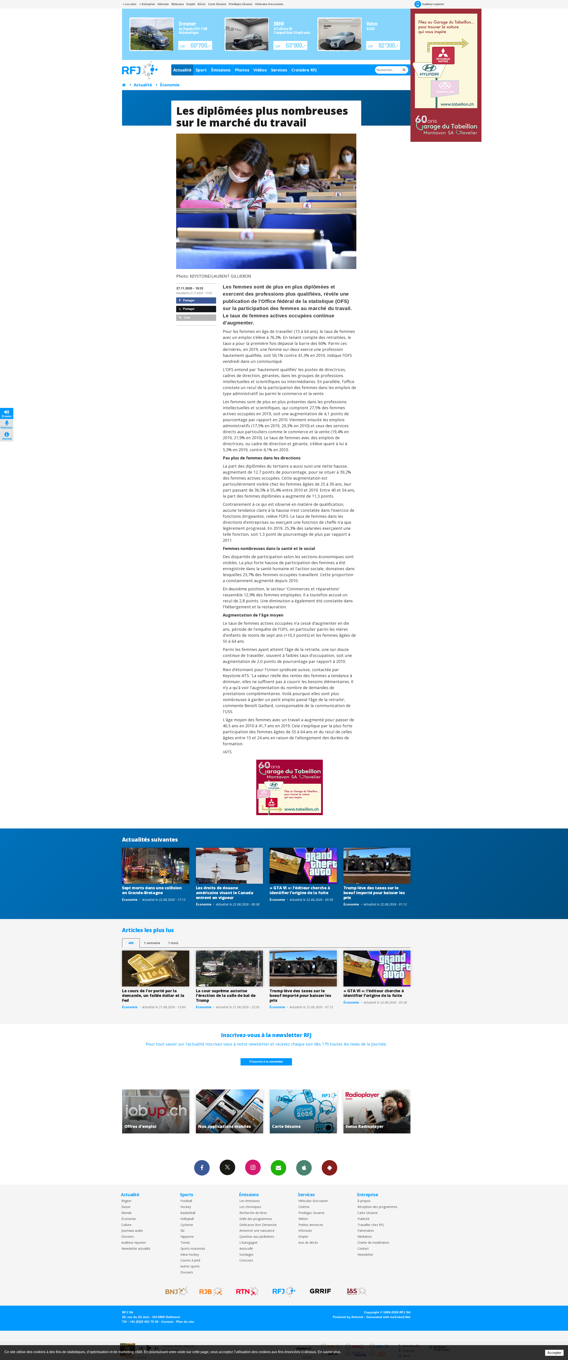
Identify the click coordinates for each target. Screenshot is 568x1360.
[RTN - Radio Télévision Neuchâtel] (247, 1291)
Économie (169, 84)
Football (186, 1201)
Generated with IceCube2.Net (388, 1317)
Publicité (363, 1219)
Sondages (246, 1255)
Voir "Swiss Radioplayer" (229, 1111)
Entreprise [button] (148, 4)
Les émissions (249, 1201)
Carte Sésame (217, 4)
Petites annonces (310, 1225)
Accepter (554, 1353)
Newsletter (365, 1255)
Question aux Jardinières (256, 1237)
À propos (364, 1201)
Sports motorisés (192, 1249)
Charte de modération (373, 1243)
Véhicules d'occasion (313, 1201)
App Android (329, 1168)
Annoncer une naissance (256, 1231)
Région (126, 1201)
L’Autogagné (248, 1243)
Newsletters (278, 1168)
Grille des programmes (255, 1219)
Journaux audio (132, 1231)
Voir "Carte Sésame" (155, 1111)
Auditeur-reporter (433, 4)
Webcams (177, 4)
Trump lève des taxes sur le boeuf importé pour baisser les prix (374, 892)
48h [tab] (131, 943)
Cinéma (303, 1207)
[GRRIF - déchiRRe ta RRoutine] (320, 1291)
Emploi (190, 4)
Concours (246, 1260)
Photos (242, 70)
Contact (363, 1249)
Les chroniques (250, 1207)
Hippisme (187, 1237)
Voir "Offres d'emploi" (303, 1111)
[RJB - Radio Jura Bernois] (211, 1291)
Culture (126, 1225)
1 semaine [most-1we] (152, 943)
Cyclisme (186, 1225)
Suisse (125, 1207)
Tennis (185, 1243)
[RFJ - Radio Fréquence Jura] (284, 1291)
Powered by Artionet (348, 1317)
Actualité (182, 70)
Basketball (187, 1213)
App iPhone (304, 1168)
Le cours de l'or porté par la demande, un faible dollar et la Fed (153, 995)
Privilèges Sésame (240, 4)
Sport (201, 70)
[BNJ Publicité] (174, 1291)
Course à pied (190, 1260)
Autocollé (246, 1249)
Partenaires (365, 1231)
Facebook (202, 1168)
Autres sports (190, 1266)
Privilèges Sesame (311, 1213)
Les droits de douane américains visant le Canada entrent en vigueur (224, 892)
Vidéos (260, 70)
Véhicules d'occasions (269, 4)
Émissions (221, 70)
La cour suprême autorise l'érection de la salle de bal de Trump (226, 995)
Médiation (364, 1237)
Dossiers (127, 1237)
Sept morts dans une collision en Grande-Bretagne (152, 890)
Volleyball (187, 1219)
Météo (303, 1219)
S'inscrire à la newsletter (266, 1061)
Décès (201, 4)
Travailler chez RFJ (370, 1225)
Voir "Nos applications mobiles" (377, 1111)
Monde (126, 1213)
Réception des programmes (377, 1207)
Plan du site (185, 1321)
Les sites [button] (130, 4)
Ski (182, 1231)
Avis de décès (308, 1243)
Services (279, 70)
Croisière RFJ (304, 70)
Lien (186, 317)
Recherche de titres (253, 1213)
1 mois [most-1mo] (173, 943)
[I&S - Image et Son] (356, 1291)
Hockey (185, 1207)
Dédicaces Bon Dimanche (258, 1225)
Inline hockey (189, 1255)
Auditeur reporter (133, 1243)
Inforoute (163, 4)
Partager (188, 300)
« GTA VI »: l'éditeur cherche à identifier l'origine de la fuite (300, 890)
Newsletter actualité (135, 1249)
